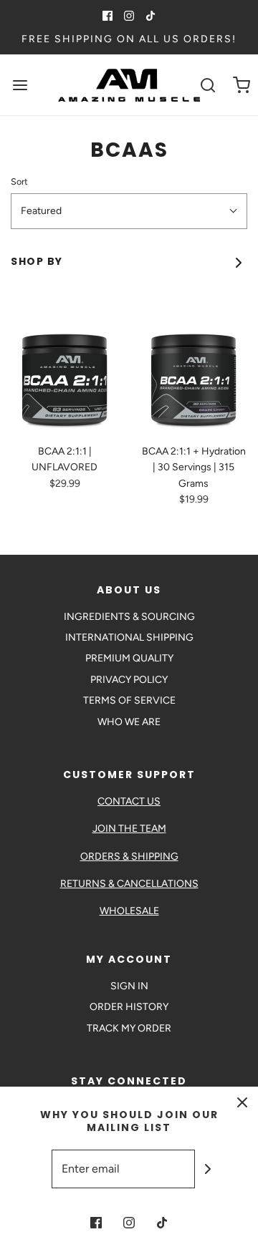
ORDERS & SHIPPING (129, 856)
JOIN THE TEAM (129, 828)
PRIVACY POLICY (129, 680)
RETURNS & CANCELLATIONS (129, 884)
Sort (19, 181)
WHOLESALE (129, 911)
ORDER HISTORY (129, 1007)
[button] (129, 211)
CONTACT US (129, 801)
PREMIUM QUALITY (129, 658)
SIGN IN (129, 986)
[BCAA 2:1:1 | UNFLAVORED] (64, 379)
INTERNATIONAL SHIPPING (129, 637)
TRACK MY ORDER (129, 1028)
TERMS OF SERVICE (129, 700)
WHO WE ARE (129, 722)
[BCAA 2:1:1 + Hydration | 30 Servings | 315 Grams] (193, 379)
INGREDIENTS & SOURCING (129, 617)
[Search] (207, 85)
